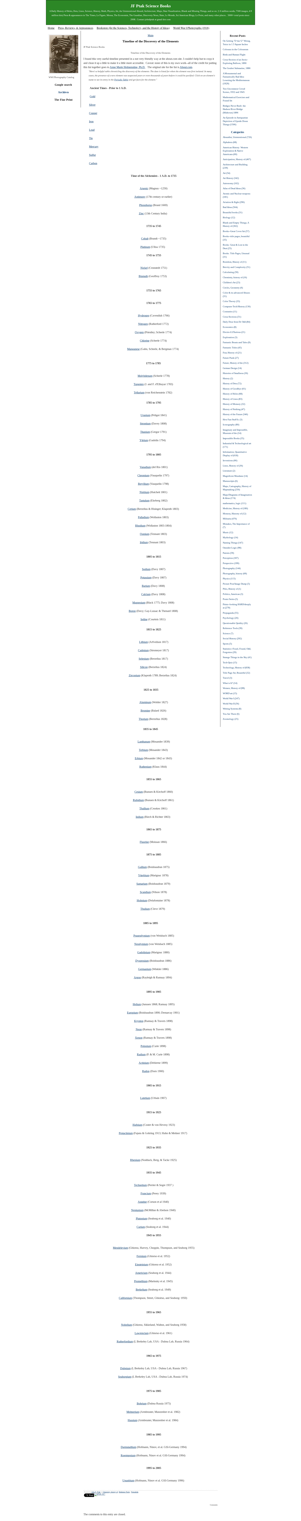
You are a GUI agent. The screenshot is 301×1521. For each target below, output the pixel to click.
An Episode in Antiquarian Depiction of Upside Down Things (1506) (235, 121)
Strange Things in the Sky (237, 657)
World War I (231, 698)
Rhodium (140, 525)
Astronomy (231, 183)
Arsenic (144, 188)
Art (226, 173)
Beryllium (143, 483)
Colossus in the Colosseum (235, 49)
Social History (232, 638)
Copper (93, 113)
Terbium (143, 749)
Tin (91, 138)
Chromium (143, 475)
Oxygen (139, 332)
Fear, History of (232, 352)
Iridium (144, 542)
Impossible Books (233, 438)
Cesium (138, 791)
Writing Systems (232, 708)
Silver (92, 104)
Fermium (141, 1256)
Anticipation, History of (237, 159)
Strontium (145, 423)
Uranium (145, 415)
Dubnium (125, 1368)
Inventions (230, 460)
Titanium (145, 431)
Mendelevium (120, 1247)
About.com (186, 67)
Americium (141, 1272)
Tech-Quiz (230, 662)
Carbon (93, 163)
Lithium (143, 641)
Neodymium (141, 944)
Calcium (145, 594)
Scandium (145, 892)
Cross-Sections (232, 316)
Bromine (145, 710)
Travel (227, 678)
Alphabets (230, 142)
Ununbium (128, 1480)
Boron (132, 610)
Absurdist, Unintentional (237, 137)
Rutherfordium (125, 1341)
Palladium (143, 517)
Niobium (144, 492)
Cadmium (143, 650)
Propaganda (230, 613)
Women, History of (234, 688)
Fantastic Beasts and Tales (236, 342)
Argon (137, 977)
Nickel (144, 267)
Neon (139, 1029)
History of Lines (232, 399)
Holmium (142, 900)
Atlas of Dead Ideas (234, 188)
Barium (146, 585)
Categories (237, 132)
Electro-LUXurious (234, 332)
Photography (232, 568)
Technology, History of (236, 667)
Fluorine (144, 841)
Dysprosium (142, 960)
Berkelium (141, 1289)
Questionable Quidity (235, 623)
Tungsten (139, 384)
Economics (229, 327)
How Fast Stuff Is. (232, 419)
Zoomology (230, 719)
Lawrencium (142, 1333)
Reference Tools (124, 1492)
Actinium (144, 1062)
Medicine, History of (235, 508)
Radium (141, 1054)
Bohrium (141, 1403)
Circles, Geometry (233, 287)
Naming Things (233, 542)
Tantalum (144, 500)
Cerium (132, 508)
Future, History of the (235, 363)
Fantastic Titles (232, 347)
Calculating (230, 272)
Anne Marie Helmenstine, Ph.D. (127, 67)
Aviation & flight (234, 202)
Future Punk (231, 358)
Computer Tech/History (236, 306)
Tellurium (139, 392)
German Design (232, 368)
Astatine (142, 1201)
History (228, 378)
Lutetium (145, 1098)
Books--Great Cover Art (236, 231)
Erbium (139, 758)
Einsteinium (141, 1264)
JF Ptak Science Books (150, 6)
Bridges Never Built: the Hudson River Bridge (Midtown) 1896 (234, 109)
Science (228, 633)
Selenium (144, 658)
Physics (229, 578)
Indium (140, 816)
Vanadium (145, 467)
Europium (132, 1012)
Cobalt (144, 238)
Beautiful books (232, 212)
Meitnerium (132, 1411)
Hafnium (137, 1124)
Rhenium (135, 1160)
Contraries (230, 311)
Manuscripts (230, 481)
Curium (141, 1226)
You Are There (231, 714)
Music (228, 532)
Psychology (230, 618)
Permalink (134, 1492)
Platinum (145, 246)
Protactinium (126, 1133)
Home (51, 28)
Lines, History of (233, 465)
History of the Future (235, 414)
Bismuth (143, 276)
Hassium (132, 1420)
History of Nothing (234, 409)
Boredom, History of (234, 262)
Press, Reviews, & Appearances (75, 28)
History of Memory (234, 404)
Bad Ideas (230, 207)
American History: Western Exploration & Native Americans (235, 151)
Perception (230, 558)
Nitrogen (143, 323)
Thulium (145, 908)
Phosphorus (145, 205)
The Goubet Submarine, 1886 (236, 68)
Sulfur (92, 154)
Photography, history (235, 573)
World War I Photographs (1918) (191, 28)
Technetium (140, 1185)
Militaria (230, 518)
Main (150, 35)
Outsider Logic (232, 547)
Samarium (142, 883)
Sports (227, 643)
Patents (228, 553)
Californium (125, 1297)
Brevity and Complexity (236, 267)
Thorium (143, 718)
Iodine (144, 619)
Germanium (144, 969)
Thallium (144, 808)
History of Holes (232, 393)
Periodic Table (121, 79)
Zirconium (134, 675)
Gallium (142, 867)
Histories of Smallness (235, 373)
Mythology (230, 537)
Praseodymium (141, 935)
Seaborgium (124, 1376)
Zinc (141, 213)
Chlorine (144, 340)
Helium (137, 1004)
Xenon (138, 1037)
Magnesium (138, 602)
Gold (92, 96)
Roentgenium (128, 1455)
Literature (229, 470)
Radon (145, 1071)
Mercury (93, 146)
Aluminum (145, 702)
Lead (92, 129)
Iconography (231, 424)
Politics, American (233, 594)
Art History (231, 178)
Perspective (231, 563)
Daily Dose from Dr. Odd (236, 322)
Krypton (138, 1021)
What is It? (230, 683)
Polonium (146, 1046)
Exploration (230, 337)
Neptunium (137, 1210)
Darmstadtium (128, 1447)
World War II (231, 703)
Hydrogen (143, 315)
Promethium (141, 1281)
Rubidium (138, 800)
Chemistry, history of (110, 1492)
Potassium (146, 577)
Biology (229, 217)
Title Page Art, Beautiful (236, 672)
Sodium (146, 569)
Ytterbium (143, 875)
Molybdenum (145, 375)
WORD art (230, 693)
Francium (146, 1193)
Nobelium (126, 1324)
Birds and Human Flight (234, 54)
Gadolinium (143, 952)
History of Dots (232, 383)
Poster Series (230, 599)
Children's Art (231, 282)
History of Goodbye (234, 388)
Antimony (139, 196)
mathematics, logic (234, 503)
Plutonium (141, 1218)
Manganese (133, 349)
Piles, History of (232, 589)
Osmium (144, 533)
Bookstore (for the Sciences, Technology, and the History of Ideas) (133, 28)
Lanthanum (144, 741)
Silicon (144, 667)
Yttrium (144, 440)
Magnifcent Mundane (235, 476)
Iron (91, 121)
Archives (63, 92)
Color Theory (231, 301)
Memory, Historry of (234, 513)
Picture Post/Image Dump (236, 583)
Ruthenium (145, 766)
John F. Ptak (95, 1492)
